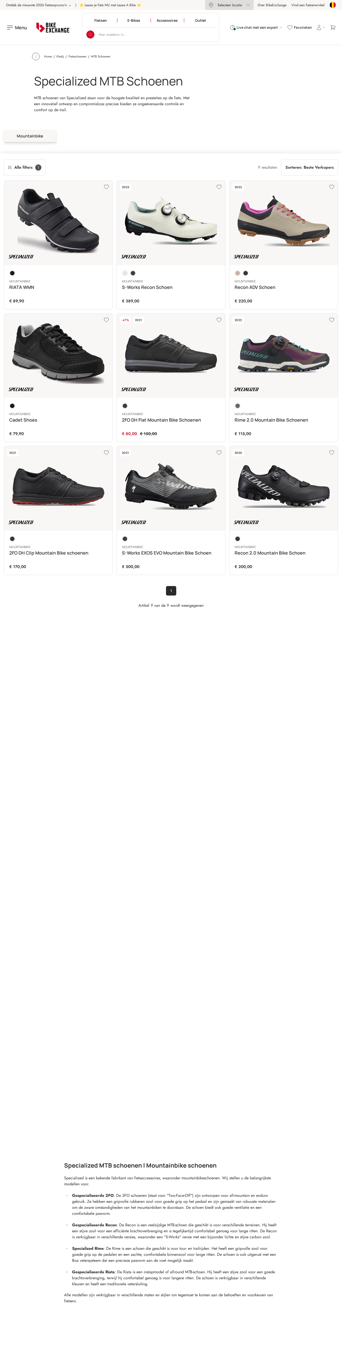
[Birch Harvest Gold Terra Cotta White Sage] (124, 273)
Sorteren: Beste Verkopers (309, 167)
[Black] (12, 273)
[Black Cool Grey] (124, 406)
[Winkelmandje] (333, 27)
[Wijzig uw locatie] (332, 5)
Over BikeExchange (272, 4)
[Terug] (36, 56)
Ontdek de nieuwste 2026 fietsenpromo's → (38, 4)
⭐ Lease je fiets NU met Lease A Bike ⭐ (110, 4)
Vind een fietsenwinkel (307, 4)
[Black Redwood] (12, 539)
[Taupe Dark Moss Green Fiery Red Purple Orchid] (237, 273)
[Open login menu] (321, 27)
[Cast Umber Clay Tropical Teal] (237, 406)
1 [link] (171, 590)
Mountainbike (30, 136)
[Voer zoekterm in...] (90, 34)
